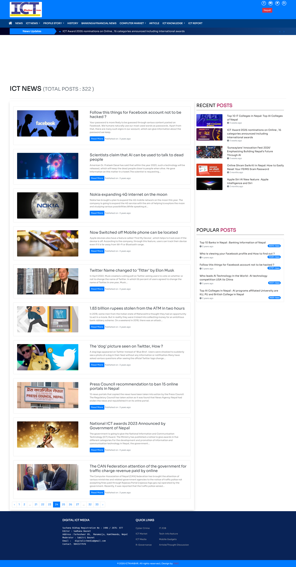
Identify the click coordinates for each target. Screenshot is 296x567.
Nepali (267, 10)
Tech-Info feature (168, 533)
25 (63, 504)
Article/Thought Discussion (174, 544)
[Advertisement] (148, 58)
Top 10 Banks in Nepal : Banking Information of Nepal (233, 242)
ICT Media (141, 539)
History (72, 23)
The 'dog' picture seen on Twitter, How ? (126, 346)
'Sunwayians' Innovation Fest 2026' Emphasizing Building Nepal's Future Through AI (250, 151)
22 (42, 504)
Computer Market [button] (132, 23)
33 (97, 504)
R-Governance (144, 544)
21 (36, 504)
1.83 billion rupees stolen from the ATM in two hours (137, 308)
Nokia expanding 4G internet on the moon (128, 194)
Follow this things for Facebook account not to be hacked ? (135, 114)
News (19, 23)
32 (90, 504)
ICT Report (195, 23)
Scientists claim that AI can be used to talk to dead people (137, 157)
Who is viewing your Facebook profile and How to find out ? (237, 253)
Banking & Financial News (98, 23)
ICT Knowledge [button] (172, 23)
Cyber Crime (143, 528)
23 (49, 504)
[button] (279, 31)
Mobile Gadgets (168, 539)
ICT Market (141, 533)
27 (77, 504)
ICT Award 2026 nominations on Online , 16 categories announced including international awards (124, 31)
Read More (97, 138)
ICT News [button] (32, 23)
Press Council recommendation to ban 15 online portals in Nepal (134, 386)
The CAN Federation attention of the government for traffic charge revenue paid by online (138, 468)
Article (154, 23)
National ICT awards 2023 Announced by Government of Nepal (127, 425)
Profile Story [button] (52, 23)
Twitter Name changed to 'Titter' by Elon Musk (132, 270)
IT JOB (162, 528)
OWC (176, 563)
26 (70, 504)
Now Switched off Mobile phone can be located (134, 232)
